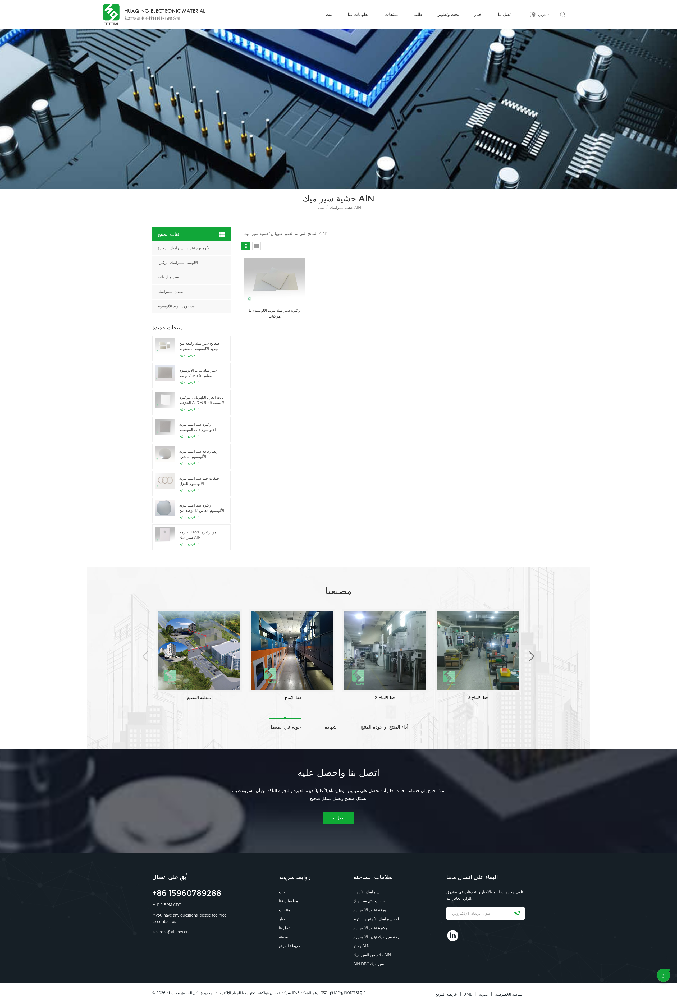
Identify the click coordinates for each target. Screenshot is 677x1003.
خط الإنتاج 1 (199, 697)
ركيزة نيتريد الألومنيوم (370, 928)
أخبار (478, 14)
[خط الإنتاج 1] (199, 650)
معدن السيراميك (170, 292)
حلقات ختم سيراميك (369, 901)
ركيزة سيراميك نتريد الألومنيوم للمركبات (274, 313)
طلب (417, 14)
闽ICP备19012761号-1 (347, 993)
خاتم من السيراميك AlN (372, 955)
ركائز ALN (361, 946)
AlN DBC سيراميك (368, 963)
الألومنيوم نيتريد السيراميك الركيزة (184, 248)
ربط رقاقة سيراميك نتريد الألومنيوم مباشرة (198, 454)
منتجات (391, 14)
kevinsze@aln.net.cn (170, 932)
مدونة (283, 937)
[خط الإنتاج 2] (292, 650)
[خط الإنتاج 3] (385, 650)
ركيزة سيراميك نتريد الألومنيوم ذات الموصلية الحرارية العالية (197, 427)
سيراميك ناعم (168, 277)
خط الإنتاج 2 (292, 697)
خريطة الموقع (289, 946)
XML (468, 994)
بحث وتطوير (448, 14)
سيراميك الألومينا (366, 892)
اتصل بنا (505, 14)
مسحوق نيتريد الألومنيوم (176, 306)
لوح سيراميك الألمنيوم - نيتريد (376, 919)
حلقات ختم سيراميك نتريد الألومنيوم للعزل (199, 481)
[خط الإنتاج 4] (478, 650)
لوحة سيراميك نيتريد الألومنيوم (376, 937)
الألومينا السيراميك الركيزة (178, 263)
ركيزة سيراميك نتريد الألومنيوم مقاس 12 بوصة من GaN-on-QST (201, 508)
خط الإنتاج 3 (385, 697)
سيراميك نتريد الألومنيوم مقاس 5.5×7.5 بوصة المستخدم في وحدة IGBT (199, 373)
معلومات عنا (359, 14)
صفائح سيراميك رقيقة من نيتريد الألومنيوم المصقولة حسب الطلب (199, 346)
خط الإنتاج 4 (478, 697)
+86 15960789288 (186, 894)
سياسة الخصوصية (509, 994)
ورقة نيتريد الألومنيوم (369, 910)
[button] (145, 656)
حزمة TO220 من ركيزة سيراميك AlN (198, 535)
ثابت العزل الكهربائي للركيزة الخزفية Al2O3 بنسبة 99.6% (202, 400)
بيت (329, 14)
